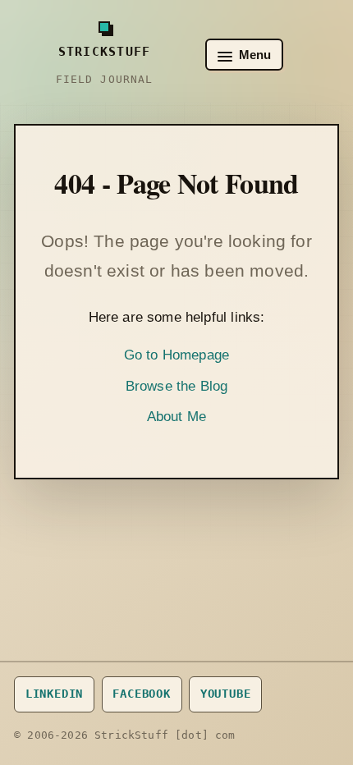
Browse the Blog (177, 386)
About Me (176, 416)
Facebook (141, 693)
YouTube (225, 693)
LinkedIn (54, 693)
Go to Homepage (176, 355)
